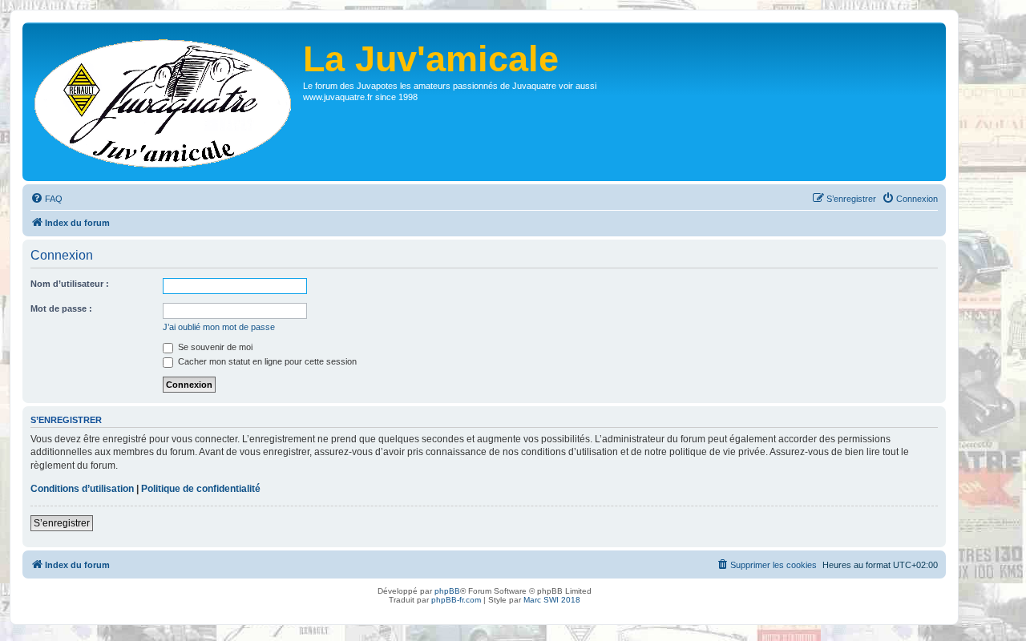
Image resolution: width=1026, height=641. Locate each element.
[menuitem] (46, 198)
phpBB (447, 591)
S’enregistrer (62, 523)
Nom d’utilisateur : (69, 283)
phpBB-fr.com (456, 599)
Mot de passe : (61, 308)
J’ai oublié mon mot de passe (219, 327)
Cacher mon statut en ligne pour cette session (266, 361)
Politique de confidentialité (201, 488)
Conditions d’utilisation (82, 488)
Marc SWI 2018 (551, 599)
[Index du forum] (164, 101)
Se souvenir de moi (214, 347)
